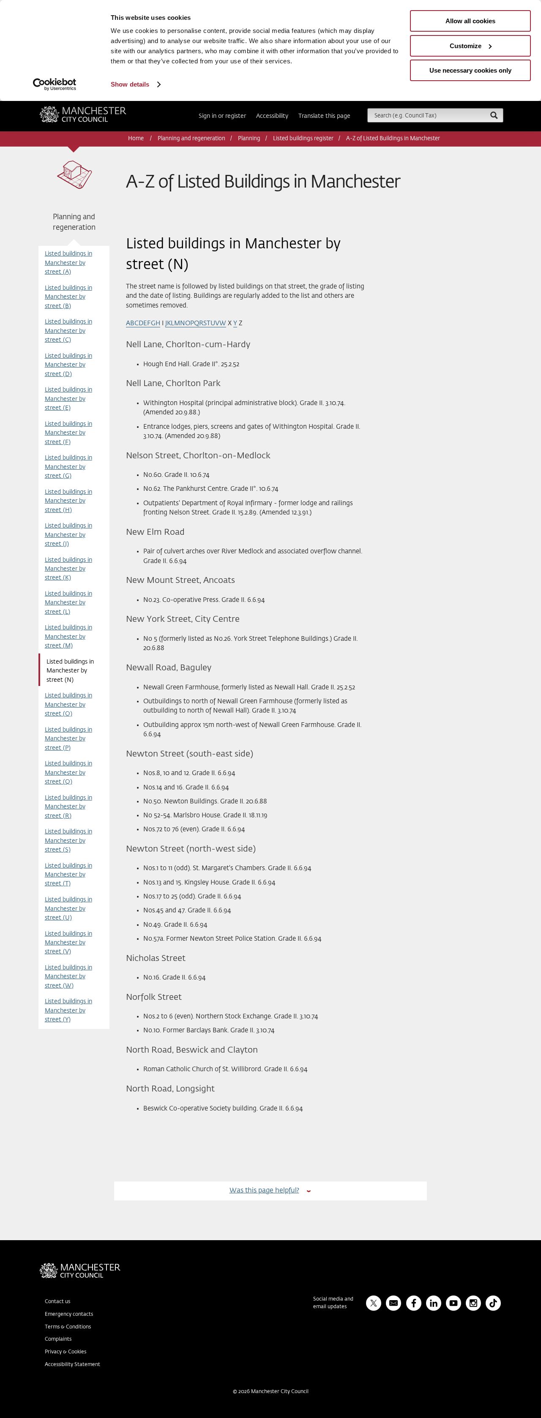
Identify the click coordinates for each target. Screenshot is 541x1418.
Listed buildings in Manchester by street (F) (68, 433)
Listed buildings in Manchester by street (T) (68, 875)
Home (136, 139)
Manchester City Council (94, 109)
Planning (249, 139)
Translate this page (324, 116)
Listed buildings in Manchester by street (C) (68, 331)
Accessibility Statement (72, 1364)
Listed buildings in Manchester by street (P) (68, 739)
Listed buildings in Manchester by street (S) (68, 841)
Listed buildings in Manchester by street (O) (68, 705)
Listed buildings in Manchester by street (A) (68, 263)
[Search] (494, 115)
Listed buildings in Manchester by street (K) (68, 569)
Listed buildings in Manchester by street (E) (68, 399)
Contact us (57, 1301)
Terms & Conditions (68, 1327)
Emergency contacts (69, 1314)
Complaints (58, 1339)
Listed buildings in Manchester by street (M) (68, 637)
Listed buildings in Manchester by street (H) (68, 501)
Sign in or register (222, 116)
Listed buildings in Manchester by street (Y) (68, 1011)
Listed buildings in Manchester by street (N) (70, 671)
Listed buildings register (303, 139)
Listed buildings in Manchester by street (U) (68, 909)
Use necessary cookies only (470, 70)
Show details (130, 84)
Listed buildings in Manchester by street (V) (68, 943)
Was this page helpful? (264, 1190)
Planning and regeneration (191, 139)
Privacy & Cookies (65, 1352)
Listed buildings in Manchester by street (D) (68, 365)
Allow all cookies (470, 20)
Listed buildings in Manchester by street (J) (68, 535)
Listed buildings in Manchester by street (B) (68, 297)
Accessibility (272, 116)
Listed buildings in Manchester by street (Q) (68, 773)
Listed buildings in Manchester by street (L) (68, 603)
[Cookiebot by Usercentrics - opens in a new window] (55, 84)
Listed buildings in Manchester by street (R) (68, 807)
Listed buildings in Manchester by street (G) (68, 467)
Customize (465, 45)
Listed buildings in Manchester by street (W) (68, 977)
